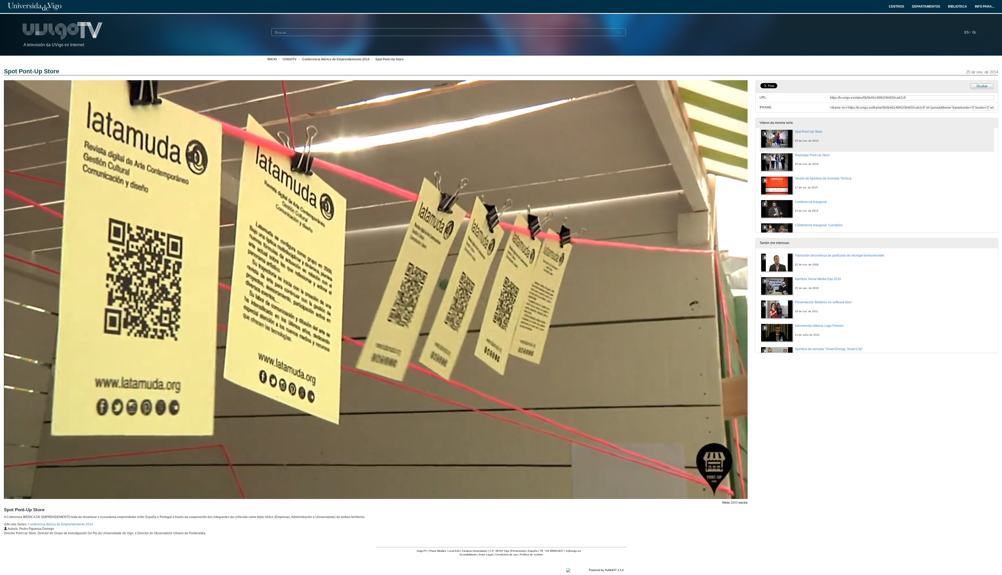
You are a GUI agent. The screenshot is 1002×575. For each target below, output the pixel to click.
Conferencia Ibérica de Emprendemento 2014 (335, 59)
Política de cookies (531, 554)
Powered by (606, 570)
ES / (967, 32)
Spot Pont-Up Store (389, 59)
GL (974, 32)
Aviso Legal (486, 554)
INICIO (272, 59)
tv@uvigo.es (573, 550)
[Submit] (619, 32)
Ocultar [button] (981, 86)
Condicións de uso (506, 554)
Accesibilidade (468, 554)
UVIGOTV (289, 59)
